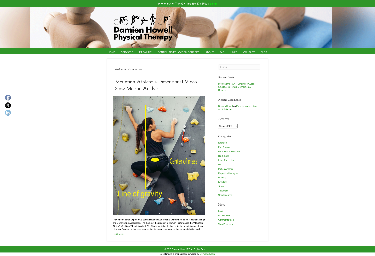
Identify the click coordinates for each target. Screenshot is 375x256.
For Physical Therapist (229, 152)
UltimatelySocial (207, 254)
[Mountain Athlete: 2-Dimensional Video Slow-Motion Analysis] (159, 156)
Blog (264, 52)
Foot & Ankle (224, 147)
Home (111, 52)
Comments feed (226, 220)
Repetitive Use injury (228, 173)
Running (222, 178)
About (210, 52)
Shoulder (222, 182)
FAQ (222, 52)
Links (233, 52)
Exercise (222, 143)
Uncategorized (225, 195)
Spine (221, 186)
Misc (220, 165)
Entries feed (224, 216)
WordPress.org (225, 224)
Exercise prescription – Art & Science (238, 107)
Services (127, 52)
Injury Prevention (226, 160)
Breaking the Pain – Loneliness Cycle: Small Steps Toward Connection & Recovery (236, 87)
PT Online (145, 52)
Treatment (223, 191)
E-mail (213, 3)
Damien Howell (225, 106)
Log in (221, 211)
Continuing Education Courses (179, 52)
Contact (249, 52)
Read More (118, 234)
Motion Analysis (225, 169)
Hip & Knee (223, 156)
